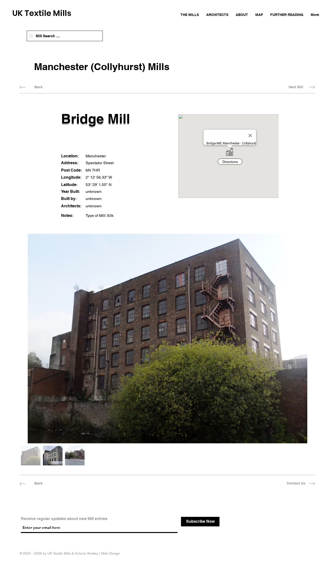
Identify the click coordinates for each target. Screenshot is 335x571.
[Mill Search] (31, 36)
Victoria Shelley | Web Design (97, 553)
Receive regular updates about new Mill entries (64, 519)
